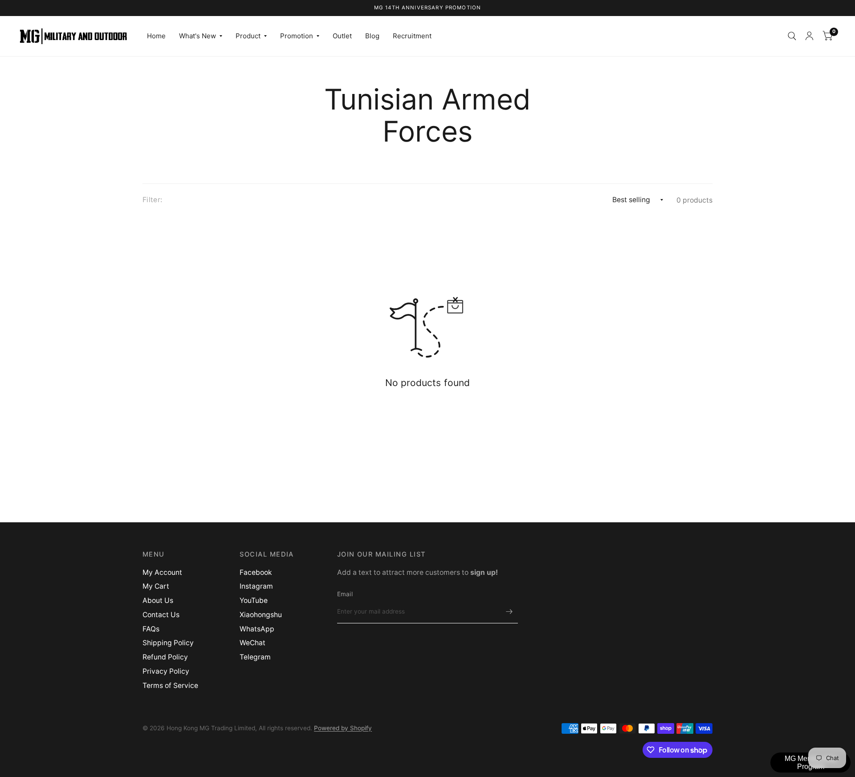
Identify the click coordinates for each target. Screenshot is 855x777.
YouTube (254, 600)
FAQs (150, 629)
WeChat (252, 643)
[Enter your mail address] (509, 611)
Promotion (296, 36)
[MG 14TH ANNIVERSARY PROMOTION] (427, 8)
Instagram (256, 586)
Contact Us (160, 614)
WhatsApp (257, 629)
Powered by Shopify (343, 728)
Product (248, 36)
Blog (372, 36)
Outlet (342, 36)
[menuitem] (156, 36)
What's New (197, 36)
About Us (157, 600)
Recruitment (412, 36)
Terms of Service (170, 685)
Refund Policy (165, 657)
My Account (162, 572)
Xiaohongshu (261, 614)
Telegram (255, 657)
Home (156, 36)
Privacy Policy (165, 671)
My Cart (155, 586)
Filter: (152, 199)
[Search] (792, 36)
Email (345, 594)
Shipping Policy (168, 643)
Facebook (256, 572)
